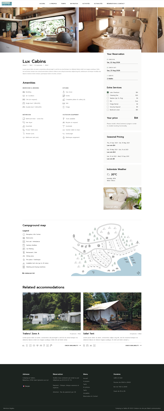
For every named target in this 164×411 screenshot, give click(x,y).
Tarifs (85, 384)
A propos (86, 381)
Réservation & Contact (90, 396)
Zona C (25, 65)
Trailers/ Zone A (31, 333)
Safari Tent (88, 333)
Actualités (86, 393)
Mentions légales (8, 408)
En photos (86, 387)
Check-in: (112, 59)
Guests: (111, 76)
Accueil (85, 378)
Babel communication (154, 408)
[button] (4, 30)
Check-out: (112, 67)
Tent (30, 65)
